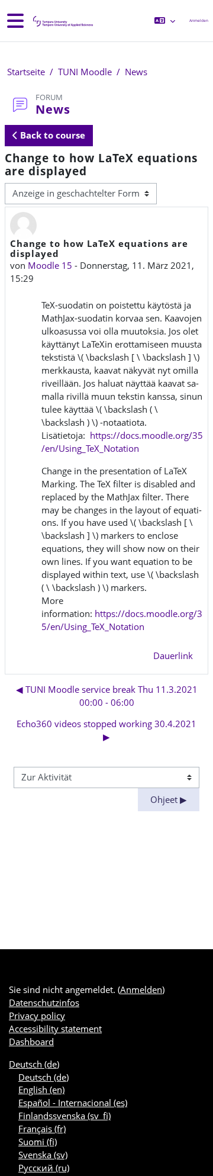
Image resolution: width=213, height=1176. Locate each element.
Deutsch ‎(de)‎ (34, 1064)
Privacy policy (37, 1015)
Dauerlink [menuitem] (173, 655)
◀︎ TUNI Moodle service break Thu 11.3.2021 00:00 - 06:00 (107, 695)
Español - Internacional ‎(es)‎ (72, 1102)
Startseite (26, 72)
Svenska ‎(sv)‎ (42, 1155)
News (136, 72)
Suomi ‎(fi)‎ (37, 1142)
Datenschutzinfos (44, 1002)
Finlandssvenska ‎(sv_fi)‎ (64, 1116)
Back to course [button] (51, 135)
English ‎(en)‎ (41, 1089)
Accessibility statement (55, 1028)
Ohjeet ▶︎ (168, 799)
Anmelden (198, 20)
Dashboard (31, 1042)
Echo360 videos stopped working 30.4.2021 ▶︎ (106, 730)
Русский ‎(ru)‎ (43, 1168)
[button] (165, 20)
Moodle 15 (50, 265)
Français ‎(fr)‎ (42, 1129)
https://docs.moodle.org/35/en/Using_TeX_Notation (122, 441)
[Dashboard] (62, 21)
